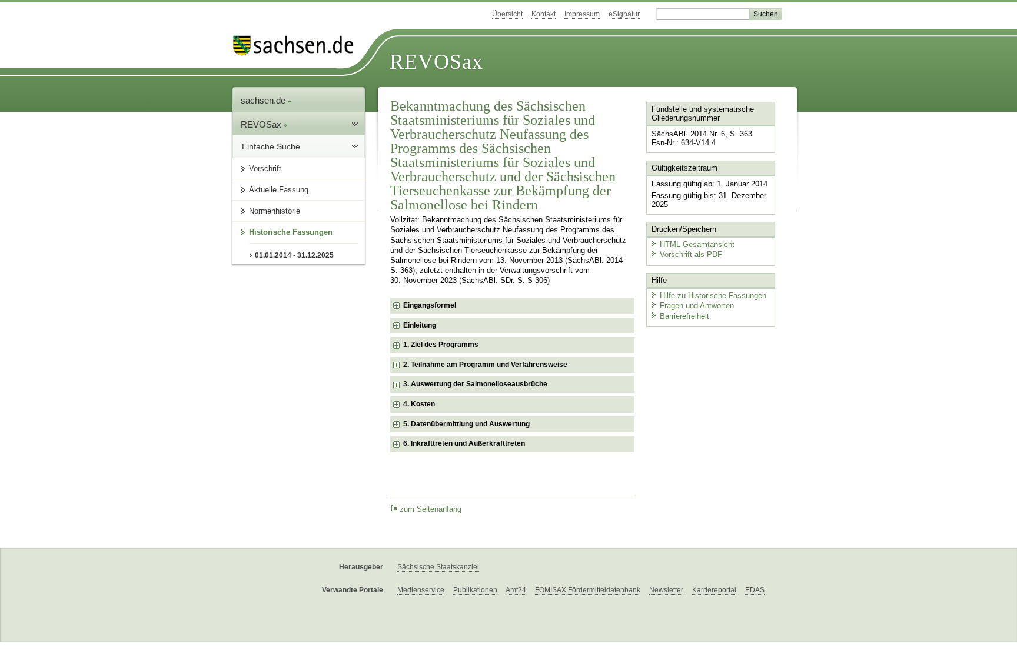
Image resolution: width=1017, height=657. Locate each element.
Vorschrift (265, 168)
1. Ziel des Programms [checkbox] (440, 345)
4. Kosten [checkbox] (419, 404)
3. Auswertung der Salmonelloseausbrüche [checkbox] (475, 384)
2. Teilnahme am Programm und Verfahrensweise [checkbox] (485, 365)
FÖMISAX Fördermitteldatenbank (587, 590)
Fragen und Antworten (697, 305)
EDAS (755, 590)
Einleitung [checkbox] (419, 325)
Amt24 (516, 590)
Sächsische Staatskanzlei (438, 567)
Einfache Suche (271, 146)
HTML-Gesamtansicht (697, 244)
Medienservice (420, 590)
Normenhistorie (274, 210)
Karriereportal (714, 590)
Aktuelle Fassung (278, 189)
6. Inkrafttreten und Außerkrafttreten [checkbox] (464, 443)
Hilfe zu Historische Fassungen (713, 295)
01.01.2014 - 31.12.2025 (294, 255)
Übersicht (507, 14)
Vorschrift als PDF (691, 254)
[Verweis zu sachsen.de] (298, 45)
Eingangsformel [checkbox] (429, 305)
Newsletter (666, 590)
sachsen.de (264, 100)
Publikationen (475, 590)
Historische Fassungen (291, 232)
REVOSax (436, 62)
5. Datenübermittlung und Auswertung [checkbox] (466, 424)
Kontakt (543, 14)
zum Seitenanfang (430, 509)
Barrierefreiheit (684, 316)
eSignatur (624, 14)
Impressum (582, 14)
